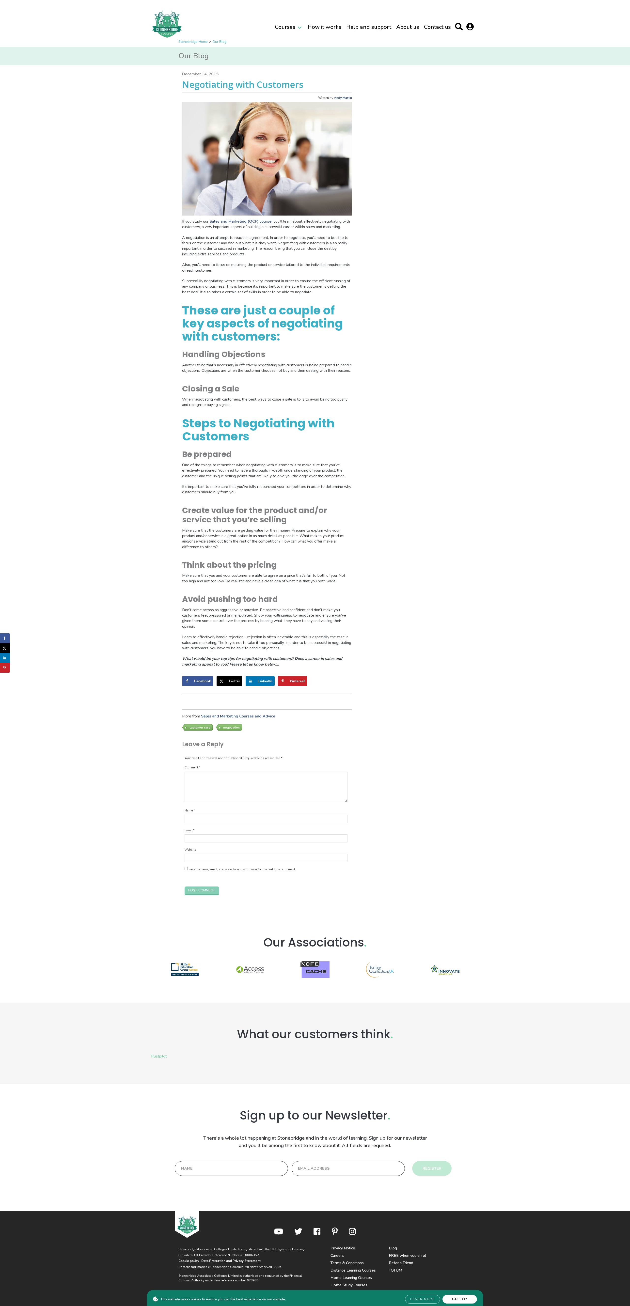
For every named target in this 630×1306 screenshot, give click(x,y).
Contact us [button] (437, 27)
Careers (337, 1255)
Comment (192, 767)
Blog (393, 1248)
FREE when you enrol (407, 1255)
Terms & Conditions (347, 1263)
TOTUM (395, 1270)
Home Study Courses (349, 1285)
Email (189, 830)
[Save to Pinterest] (5, 668)
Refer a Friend (401, 1263)
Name (190, 810)
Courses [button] (285, 27)
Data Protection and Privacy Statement (231, 1261)
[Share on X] (5, 648)
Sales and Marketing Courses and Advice (238, 716)
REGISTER (432, 1168)
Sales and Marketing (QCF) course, (240, 221)
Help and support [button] (368, 27)
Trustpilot (159, 1056)
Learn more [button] (422, 1299)
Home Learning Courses (351, 1277)
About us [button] (407, 27)
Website (190, 850)
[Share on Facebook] (5, 638)
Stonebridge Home (193, 41)
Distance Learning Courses (353, 1270)
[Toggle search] (460, 27)
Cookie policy (188, 1261)
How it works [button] (324, 27)
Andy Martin (343, 98)
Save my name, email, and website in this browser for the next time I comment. (242, 869)
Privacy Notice (343, 1248)
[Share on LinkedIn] (5, 658)
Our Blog (219, 41)
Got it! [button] (459, 1299)
